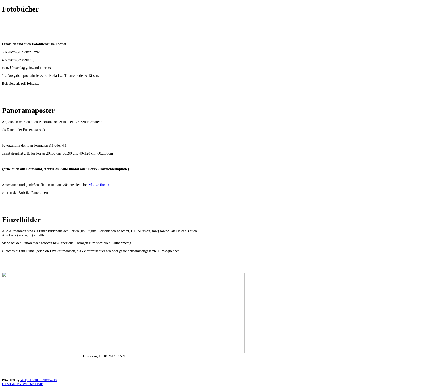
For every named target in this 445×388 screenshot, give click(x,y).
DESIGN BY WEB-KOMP (22, 384)
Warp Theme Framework (38, 380)
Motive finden (99, 185)
